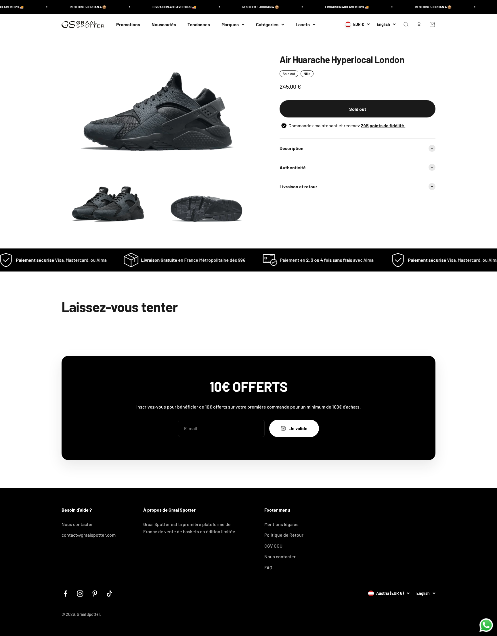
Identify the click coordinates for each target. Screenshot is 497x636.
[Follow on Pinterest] (95, 593)
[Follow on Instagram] (80, 593)
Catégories (267, 24)
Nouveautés (164, 24)
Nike (307, 74)
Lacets (303, 24)
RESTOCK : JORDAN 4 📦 (76, 7)
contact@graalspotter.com (89, 535)
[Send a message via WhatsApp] (486, 625)
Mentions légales (281, 524)
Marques (230, 24)
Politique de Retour (283, 535)
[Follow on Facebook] (65, 593)
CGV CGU (273, 545)
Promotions (128, 24)
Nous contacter (77, 524)
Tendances (199, 24)
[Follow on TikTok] (109, 593)
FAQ (268, 567)
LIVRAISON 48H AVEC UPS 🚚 (163, 7)
